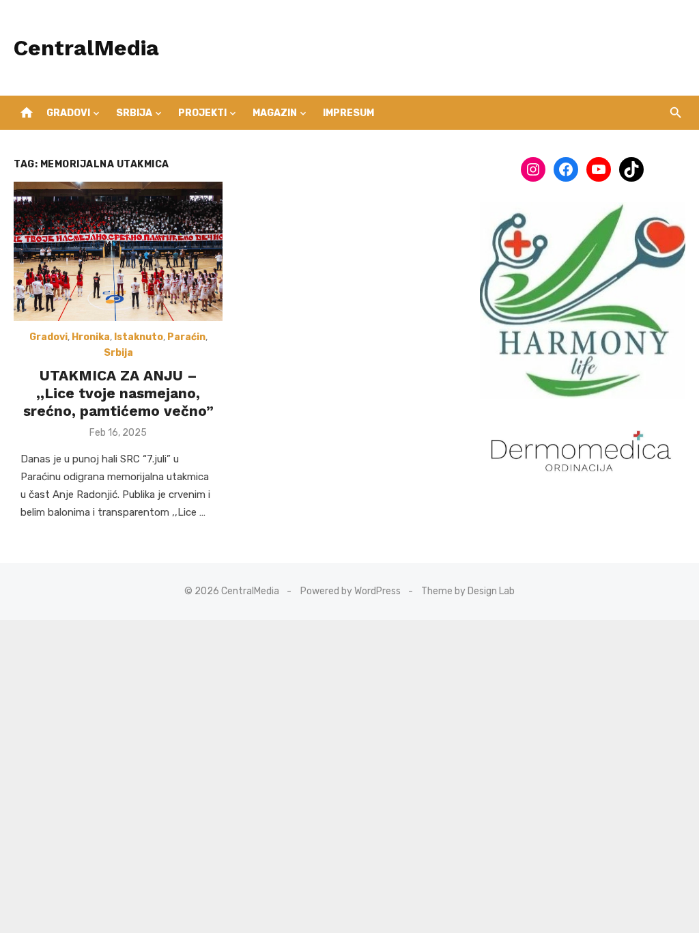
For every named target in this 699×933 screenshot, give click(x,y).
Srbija (134, 113)
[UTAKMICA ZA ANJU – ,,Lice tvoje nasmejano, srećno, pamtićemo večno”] (118, 251)
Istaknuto (138, 337)
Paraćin (186, 337)
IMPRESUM (348, 113)
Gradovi (68, 113)
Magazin (275, 113)
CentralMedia (86, 48)
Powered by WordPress (350, 591)
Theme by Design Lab (468, 591)
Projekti (202, 113)
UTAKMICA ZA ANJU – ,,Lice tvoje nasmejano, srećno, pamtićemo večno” (118, 393)
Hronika (91, 337)
